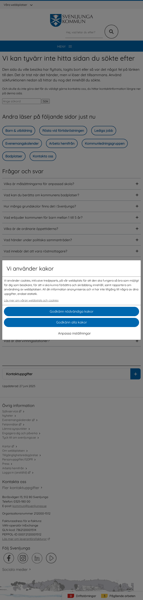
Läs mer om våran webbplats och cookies (31, 300)
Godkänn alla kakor (71, 322)
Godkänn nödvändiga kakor (71, 311)
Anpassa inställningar (74, 333)
